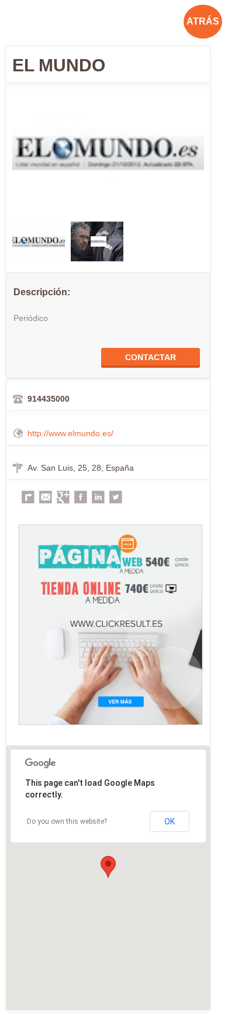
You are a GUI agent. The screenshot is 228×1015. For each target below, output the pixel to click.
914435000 (48, 398)
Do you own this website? (67, 821)
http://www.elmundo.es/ (70, 433)
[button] (108, 866)
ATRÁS (202, 21)
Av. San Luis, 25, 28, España (80, 467)
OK (169, 821)
